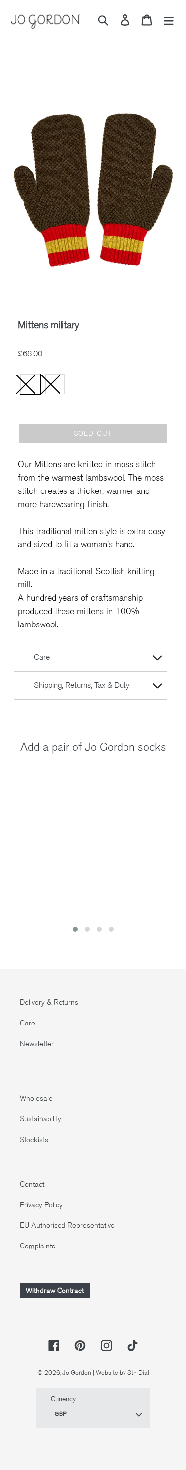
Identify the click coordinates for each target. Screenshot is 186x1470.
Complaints (37, 1246)
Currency (63, 1399)
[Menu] (169, 20)
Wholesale (36, 1098)
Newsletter (37, 1043)
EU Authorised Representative (67, 1225)
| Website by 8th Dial (121, 1373)
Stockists (34, 1139)
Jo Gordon (76, 1373)
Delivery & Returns (49, 1002)
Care (27, 1023)
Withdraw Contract (55, 1290)
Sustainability (40, 1118)
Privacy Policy (41, 1205)
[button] (75, 929)
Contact (32, 1184)
